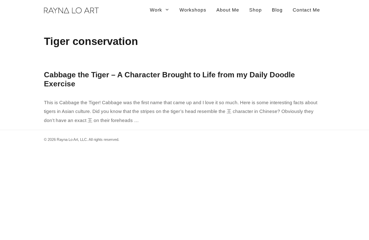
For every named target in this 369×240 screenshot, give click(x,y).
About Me (227, 10)
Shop (255, 10)
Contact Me (306, 10)
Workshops (192, 10)
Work (156, 10)
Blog (277, 10)
